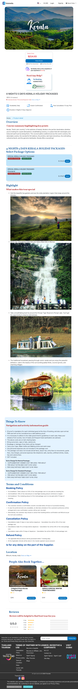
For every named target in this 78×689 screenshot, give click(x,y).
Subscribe (72, 638)
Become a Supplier (32, 648)
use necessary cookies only (14, 686)
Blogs (28, 661)
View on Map (35, 99)
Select (67, 161)
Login (52, 3)
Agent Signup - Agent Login (52, 655)
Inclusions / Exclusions (14, 158)
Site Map (47, 658)
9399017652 (37, 81)
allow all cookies (28, 686)
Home (9, 118)
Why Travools (30, 658)
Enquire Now (31, 598)
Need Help (71, 3)
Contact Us (47, 653)
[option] (23, 584)
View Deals (39, 61)
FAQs (17, 665)
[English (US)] (39, 3)
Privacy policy (20, 658)
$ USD (46, 3)
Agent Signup (30, 655)
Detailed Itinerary (26, 158)
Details (42, 70)
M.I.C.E (46, 650)
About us (19, 655)
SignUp (60, 3)
